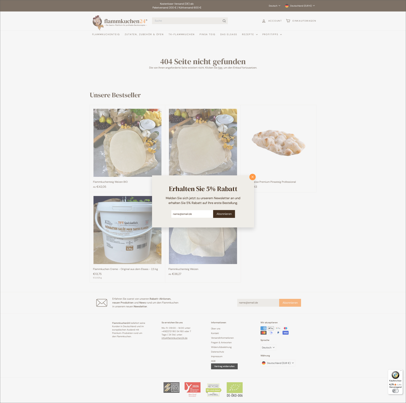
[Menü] (401, 371)
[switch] (395, 391)
